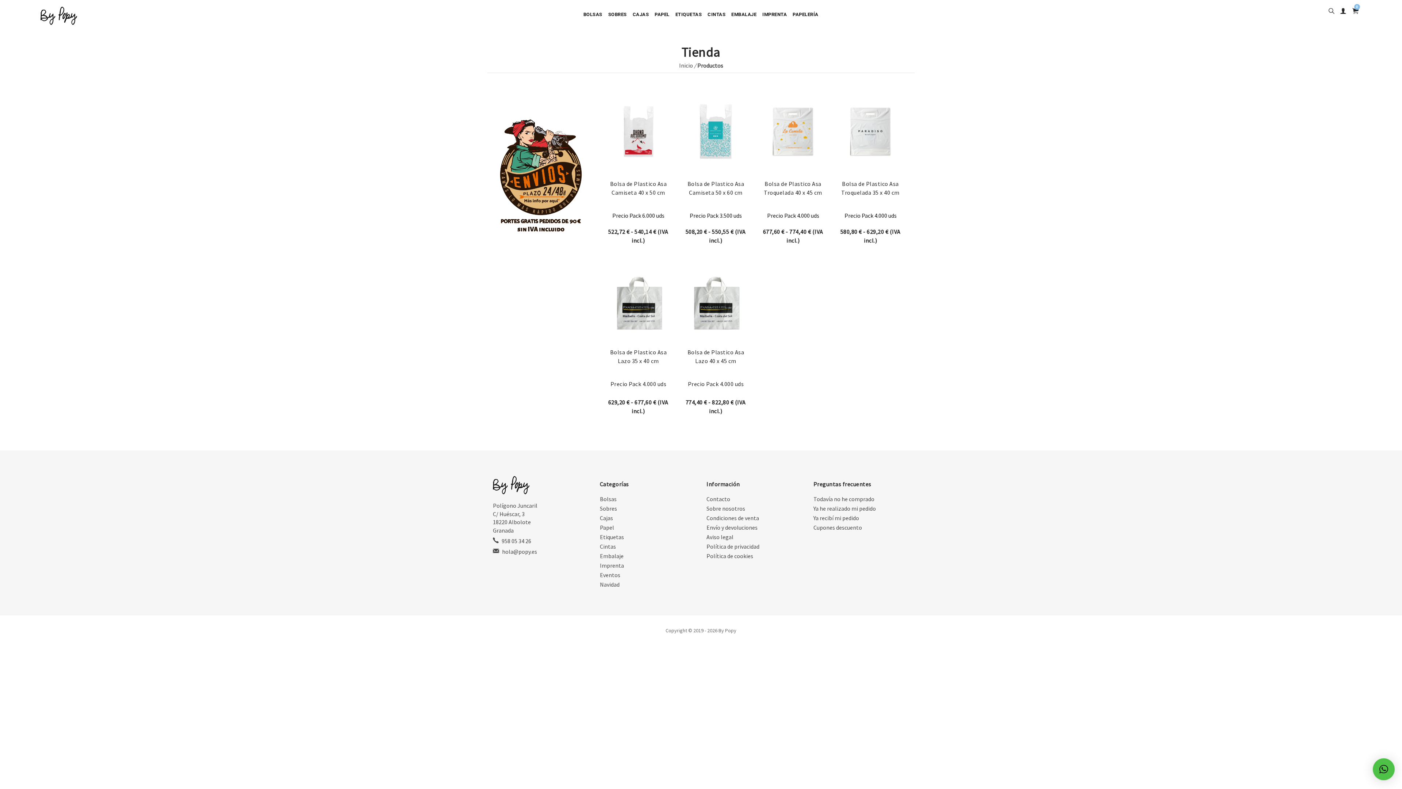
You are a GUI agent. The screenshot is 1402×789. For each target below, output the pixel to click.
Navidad (610, 584)
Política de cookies (729, 556)
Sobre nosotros (725, 508)
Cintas (716, 14)
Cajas (641, 14)
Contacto (718, 499)
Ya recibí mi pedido (836, 518)
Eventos (610, 575)
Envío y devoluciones (732, 527)
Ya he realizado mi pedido (844, 508)
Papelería (806, 14)
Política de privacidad (732, 546)
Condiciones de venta (732, 518)
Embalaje (743, 14)
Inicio (686, 65)
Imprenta (774, 14)
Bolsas (592, 14)
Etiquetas (688, 14)
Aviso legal (719, 537)
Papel (662, 14)
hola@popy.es (519, 551)
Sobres (617, 14)
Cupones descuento (837, 527)
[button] (1384, 769)
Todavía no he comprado (843, 499)
